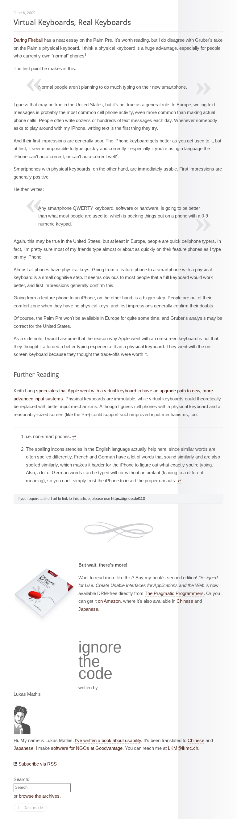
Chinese (185, 601)
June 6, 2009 (24, 13)
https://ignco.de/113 (128, 498)
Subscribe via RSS (38, 763)
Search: (21, 779)
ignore (100, 647)
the (89, 661)
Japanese (88, 609)
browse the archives (39, 796)
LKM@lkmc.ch (183, 748)
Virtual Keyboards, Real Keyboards (72, 22)
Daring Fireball (28, 40)
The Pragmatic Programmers (174, 593)
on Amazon (109, 601)
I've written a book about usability (108, 740)
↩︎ (74, 436)
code (95, 674)
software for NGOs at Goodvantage (87, 748)
